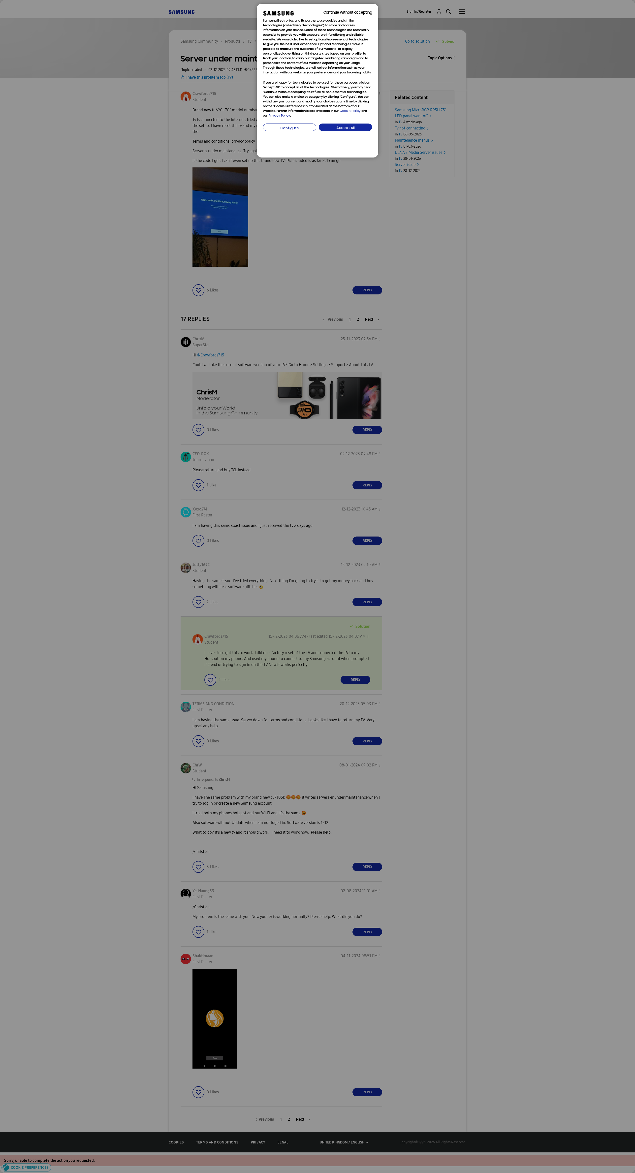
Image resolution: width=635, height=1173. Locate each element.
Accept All (345, 128)
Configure (289, 128)
